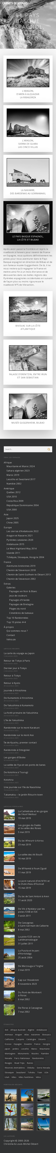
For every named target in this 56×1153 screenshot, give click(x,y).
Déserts (42, 1039)
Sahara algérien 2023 (18, 470)
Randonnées (38, 1058)
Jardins (16, 1048)
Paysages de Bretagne (21, 604)
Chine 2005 (12, 522)
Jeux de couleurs (18, 595)
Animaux (9, 1034)
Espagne (18, 1044)
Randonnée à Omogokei (17, 750)
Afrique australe (18, 1030)
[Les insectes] (44, 1095)
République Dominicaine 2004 (23, 505)
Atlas (26, 1034)
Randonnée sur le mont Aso (19, 735)
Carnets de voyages (14, 3)
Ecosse (8, 1044)
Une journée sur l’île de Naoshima (22, 787)
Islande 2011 (13, 552)
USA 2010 (12, 496)
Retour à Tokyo (12, 675)
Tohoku (31, 1072)
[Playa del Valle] (28, 1124)
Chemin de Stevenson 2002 (21, 578)
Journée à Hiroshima (15, 690)
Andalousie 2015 (15, 544)
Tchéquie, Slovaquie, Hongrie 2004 (25, 557)
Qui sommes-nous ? (17, 630)
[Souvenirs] (11, 1095)
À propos (9, 627)
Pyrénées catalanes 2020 (20, 539)
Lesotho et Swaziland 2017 (21, 479)
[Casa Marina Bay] (28, 1109)
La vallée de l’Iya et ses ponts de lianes (25, 764)
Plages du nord (17, 608)
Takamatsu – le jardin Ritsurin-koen (23, 794)
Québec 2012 (14, 492)
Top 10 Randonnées (17, 617)
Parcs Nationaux (22, 1058)
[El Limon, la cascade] (11, 1124)
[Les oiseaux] (11, 1109)
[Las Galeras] (44, 1109)
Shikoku (31, 1067)
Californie (9, 1039)
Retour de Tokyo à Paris (17, 660)
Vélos (38, 1077)
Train (39, 1072)
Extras (7, 583)
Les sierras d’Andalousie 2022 (23, 531)
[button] (52, 3)
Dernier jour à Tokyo (15, 668)
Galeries (11, 587)
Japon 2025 (13, 518)
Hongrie (46, 1044)
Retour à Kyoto (12, 683)
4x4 (6, 1030)
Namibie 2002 (14, 483)
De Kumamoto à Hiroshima (18, 697)
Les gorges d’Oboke (14, 757)
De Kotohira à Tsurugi (16, 772)
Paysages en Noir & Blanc (23, 591)
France (7, 562)
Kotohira (8, 779)
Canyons (20, 1039)
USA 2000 (12, 509)
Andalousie (42, 1030)
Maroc (34, 1048)
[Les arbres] (28, 1095)
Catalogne (31, 1039)
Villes (14, 1077)
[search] (46, 3)
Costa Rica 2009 (15, 500)
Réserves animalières (15, 1067)
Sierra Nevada (43, 1067)
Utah (7, 1077)
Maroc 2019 (13, 474)
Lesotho (25, 1048)
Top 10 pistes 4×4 (16, 622)
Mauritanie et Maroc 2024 (21, 466)
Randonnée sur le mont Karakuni (22, 727)
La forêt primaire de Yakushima (21, 712)
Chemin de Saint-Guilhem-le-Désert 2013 (29, 574)
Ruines (30, 1063)
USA (46, 1072)
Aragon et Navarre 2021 (20, 535)
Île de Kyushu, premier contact (20, 742)
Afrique (8, 462)
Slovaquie (9, 1072)
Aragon (18, 1034)
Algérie (31, 1030)
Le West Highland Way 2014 (22, 548)
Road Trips (19, 1063)
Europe (8, 527)
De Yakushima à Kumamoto (19, 705)
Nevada (8, 1058)
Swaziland (21, 1072)
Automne (35, 1034)
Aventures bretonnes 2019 (21, 565)
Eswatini (28, 1044)
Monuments (23, 1053)
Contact (11, 635)
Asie (6, 514)
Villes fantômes (26, 1077)
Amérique (9, 488)
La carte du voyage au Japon (19, 653)
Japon (7, 1048)
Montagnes (10, 1053)
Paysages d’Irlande (19, 599)
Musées (35, 1053)
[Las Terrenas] (44, 1124)
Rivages (8, 1063)
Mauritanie (45, 1048)
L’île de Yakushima (14, 720)
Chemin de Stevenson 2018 (21, 570)
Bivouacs (46, 1034)
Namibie (45, 1053)
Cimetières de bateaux (21, 612)
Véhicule (11, 639)
